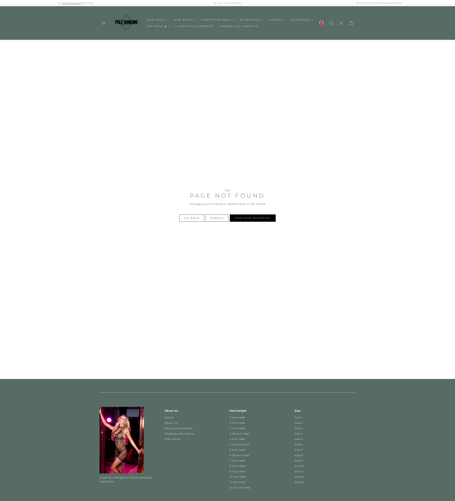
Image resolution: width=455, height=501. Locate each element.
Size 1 (298, 417)
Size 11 (299, 471)
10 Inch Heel (238, 476)
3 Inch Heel (237, 422)
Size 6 (299, 444)
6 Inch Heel (237, 449)
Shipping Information (179, 433)
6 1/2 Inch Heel (239, 455)
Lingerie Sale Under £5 (194, 26)
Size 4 (299, 433)
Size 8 (299, 455)
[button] (104, 23)
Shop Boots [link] (183, 19)
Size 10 (299, 466)
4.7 (63, 3)
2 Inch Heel (237, 417)
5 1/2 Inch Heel (239, 444)
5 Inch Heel (237, 439)
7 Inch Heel (237, 460)
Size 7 (299, 449)
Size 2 (299, 422)
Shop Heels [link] (156, 19)
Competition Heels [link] (216, 19)
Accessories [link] (300, 19)
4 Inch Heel (237, 428)
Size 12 (299, 476)
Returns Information (179, 428)
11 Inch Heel (237, 482)
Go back (192, 218)
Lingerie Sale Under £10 (238, 26)
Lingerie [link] (275, 19)
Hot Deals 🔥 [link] (157, 26)
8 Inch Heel (237, 466)
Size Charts (172, 439)
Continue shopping (252, 218)
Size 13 (299, 482)
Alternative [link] (249, 19)
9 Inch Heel (237, 471)
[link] (321, 23)
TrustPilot (74, 3)
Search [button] (217, 218)
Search (169, 417)
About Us (171, 422)
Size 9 (299, 460)
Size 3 (299, 428)
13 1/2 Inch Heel (240, 487)
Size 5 (299, 439)
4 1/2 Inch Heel (240, 433)
